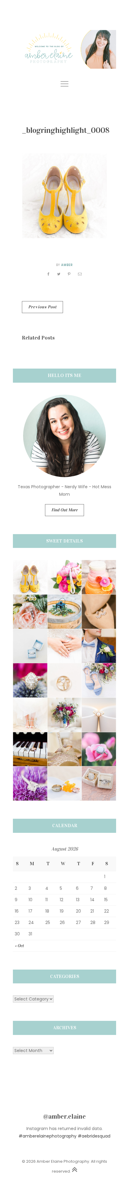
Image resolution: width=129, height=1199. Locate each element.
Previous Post (42, 306)
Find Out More (64, 510)
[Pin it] (69, 274)
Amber (67, 265)
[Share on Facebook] (48, 274)
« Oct (19, 945)
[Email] (80, 274)
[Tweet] (59, 274)
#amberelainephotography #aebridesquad (64, 1136)
